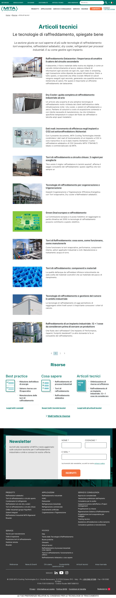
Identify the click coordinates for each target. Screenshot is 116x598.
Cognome (91, 440)
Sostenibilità (64, 564)
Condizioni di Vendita (77, 589)
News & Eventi (31, 564)
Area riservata (100, 564)
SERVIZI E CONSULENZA (62, 9)
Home (8, 15)
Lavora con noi (58, 566)
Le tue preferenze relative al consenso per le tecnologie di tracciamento (58, 596)
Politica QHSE (61, 589)
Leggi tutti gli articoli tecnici (89, 408)
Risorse (14, 15)
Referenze (14, 564)
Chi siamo (48, 564)
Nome (65, 440)
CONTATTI (96, 9)
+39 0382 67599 (109, 9)
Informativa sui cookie (46, 589)
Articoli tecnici (24, 15)
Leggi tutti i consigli (14, 408)
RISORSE (84, 9)
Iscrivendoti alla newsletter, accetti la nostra (83, 463)
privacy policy (99, 463)
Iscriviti (71, 472)
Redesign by (102, 589)
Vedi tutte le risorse (59, 416)
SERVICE (76, 9)
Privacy (32, 589)
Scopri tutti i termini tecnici (54, 408)
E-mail (66, 452)
